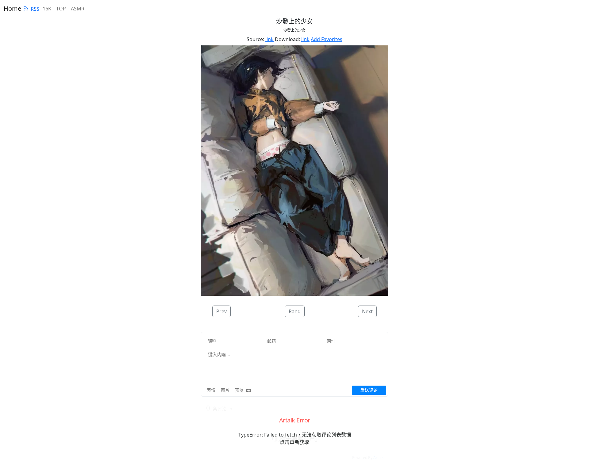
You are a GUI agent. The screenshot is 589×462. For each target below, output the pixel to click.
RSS (35, 9)
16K (47, 8)
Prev (221, 311)
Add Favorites (326, 39)
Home (12, 8)
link (269, 39)
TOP (61, 8)
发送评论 (369, 390)
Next (367, 311)
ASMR (77, 8)
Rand (295, 311)
